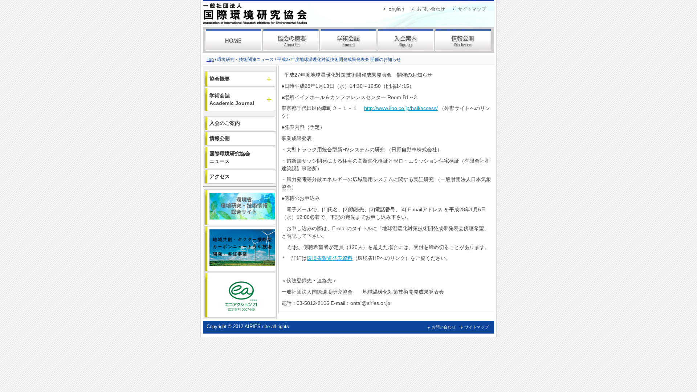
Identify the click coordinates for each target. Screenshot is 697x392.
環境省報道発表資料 (329, 258)
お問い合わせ (431, 9)
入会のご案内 (224, 123)
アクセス (219, 176)
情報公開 (463, 40)
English (396, 9)
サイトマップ (472, 9)
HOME (233, 40)
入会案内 (406, 40)
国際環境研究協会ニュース (229, 157)
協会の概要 (291, 40)
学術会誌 (348, 40)
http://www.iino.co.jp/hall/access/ (401, 108)
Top (210, 59)
